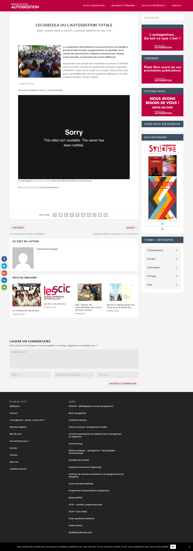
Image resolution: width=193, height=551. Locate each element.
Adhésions (15, 406)
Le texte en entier (26, 83)
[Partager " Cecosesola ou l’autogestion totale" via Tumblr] (72, 215)
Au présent (80, 30)
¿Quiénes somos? (18, 468)
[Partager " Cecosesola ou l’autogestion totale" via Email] (100, 215)
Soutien (13, 448)
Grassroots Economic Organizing (85, 467)
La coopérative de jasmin (25, 310)
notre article (27, 187)
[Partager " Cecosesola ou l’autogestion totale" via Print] (106, 215)
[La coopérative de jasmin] (26, 294)
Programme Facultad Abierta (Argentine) (89, 490)
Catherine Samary (78, 420)
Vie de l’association (94, 5)
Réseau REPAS (75, 497)
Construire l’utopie (42, 180)
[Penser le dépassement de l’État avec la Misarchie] (121, 292)
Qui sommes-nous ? (19, 441)
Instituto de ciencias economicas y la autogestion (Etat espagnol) (96, 475)
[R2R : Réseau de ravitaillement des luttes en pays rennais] (89, 292)
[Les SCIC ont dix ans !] (58, 291)
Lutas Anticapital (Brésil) (81, 483)
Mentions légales (18, 427)
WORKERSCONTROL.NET (80, 532)
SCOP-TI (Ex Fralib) (78, 511)
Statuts (13, 455)
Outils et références (153, 5)
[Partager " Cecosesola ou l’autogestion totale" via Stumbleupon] (94, 215)
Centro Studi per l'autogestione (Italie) (88, 427)
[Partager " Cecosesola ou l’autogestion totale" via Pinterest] (77, 215)
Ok (173, 546)
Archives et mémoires (123, 5)
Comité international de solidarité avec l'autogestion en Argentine (95, 435)
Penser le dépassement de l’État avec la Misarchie (120, 306)
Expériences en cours (95, 30)
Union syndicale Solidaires (81, 518)
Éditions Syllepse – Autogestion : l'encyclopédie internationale (92, 451)
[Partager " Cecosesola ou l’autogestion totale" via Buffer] (89, 215)
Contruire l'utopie (52, 30)
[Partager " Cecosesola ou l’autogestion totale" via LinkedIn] (83, 215)
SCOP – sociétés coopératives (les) (85, 504)
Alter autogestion (77, 413)
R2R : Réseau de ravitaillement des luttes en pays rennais (88, 307)
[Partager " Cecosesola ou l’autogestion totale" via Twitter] (60, 215)
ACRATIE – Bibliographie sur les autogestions (91, 406)
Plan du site (15, 434)
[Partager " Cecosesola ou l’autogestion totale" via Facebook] (55, 215)
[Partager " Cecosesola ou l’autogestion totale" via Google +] (66, 215)
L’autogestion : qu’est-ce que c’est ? (27, 420)
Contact (176, 5)
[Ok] (189, 546)
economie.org (75, 443)
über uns (14, 461)
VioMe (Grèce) (75, 525)
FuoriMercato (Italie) (79, 460)
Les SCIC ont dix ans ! (55, 303)
